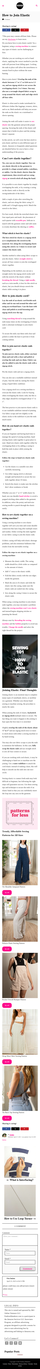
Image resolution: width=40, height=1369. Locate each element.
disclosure (12, 39)
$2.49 (7, 893)
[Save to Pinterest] (24, 30)
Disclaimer (15, 1363)
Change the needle (16, 627)
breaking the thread (10, 280)
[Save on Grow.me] (30, 30)
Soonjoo (12, 1134)
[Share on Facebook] (6, 30)
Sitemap (30, 1363)
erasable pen (21, 220)
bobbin (18, 624)
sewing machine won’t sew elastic (23, 608)
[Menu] (3, 5)
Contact (5, 1363)
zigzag (4, 178)
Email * (8, 1259)
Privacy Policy (23, 1363)
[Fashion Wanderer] (19, 5)
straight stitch (25, 259)
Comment (6, 1233)
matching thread (13, 318)
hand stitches (24, 496)
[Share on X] (15, 30)
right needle (30, 280)
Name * (8, 1249)
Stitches (4, 1140)
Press (9, 1363)
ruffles (31, 227)
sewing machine (22, 46)
